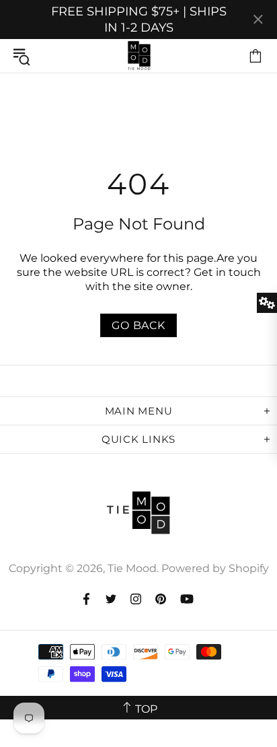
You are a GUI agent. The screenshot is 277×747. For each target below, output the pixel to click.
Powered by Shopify (215, 568)
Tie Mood (138, 56)
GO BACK (138, 325)
